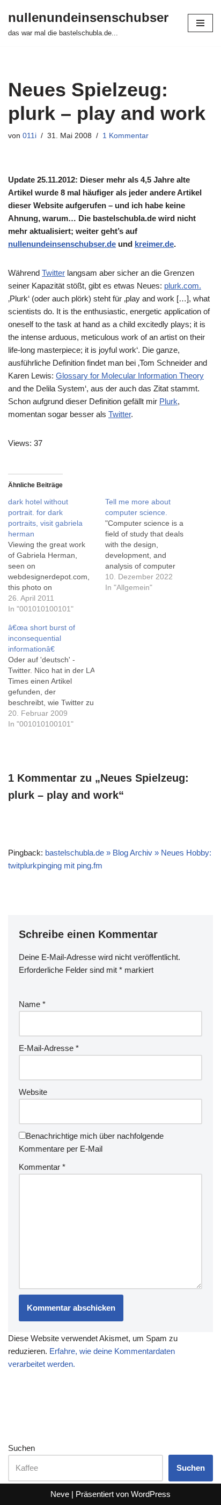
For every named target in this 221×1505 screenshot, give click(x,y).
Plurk (168, 401)
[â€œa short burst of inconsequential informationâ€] (56, 675)
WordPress (151, 1494)
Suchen (21, 1448)
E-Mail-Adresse (49, 1048)
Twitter (53, 272)
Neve (59, 1494)
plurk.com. (182, 285)
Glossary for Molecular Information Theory (130, 375)
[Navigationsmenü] (200, 23)
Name (32, 1004)
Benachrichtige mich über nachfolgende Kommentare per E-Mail (91, 1142)
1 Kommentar (125, 136)
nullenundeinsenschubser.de (62, 243)
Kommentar (42, 1166)
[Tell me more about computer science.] (153, 544)
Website (33, 1091)
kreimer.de (154, 243)
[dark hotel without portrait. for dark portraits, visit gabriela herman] (56, 555)
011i (29, 136)
